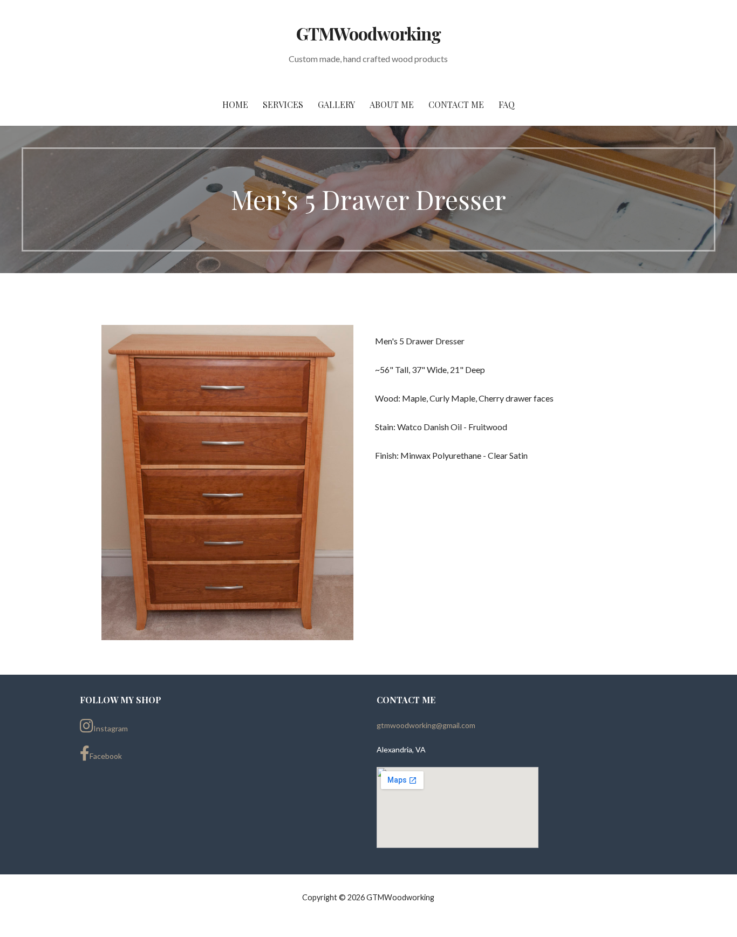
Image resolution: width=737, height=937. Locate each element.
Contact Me (456, 104)
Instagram (110, 728)
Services (283, 104)
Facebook (106, 756)
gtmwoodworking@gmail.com (426, 725)
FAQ (507, 104)
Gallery (336, 104)
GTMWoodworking (368, 33)
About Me (392, 104)
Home (235, 104)
